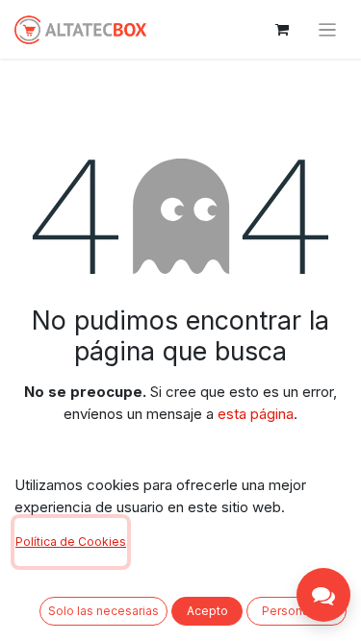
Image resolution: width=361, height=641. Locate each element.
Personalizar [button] (297, 611)
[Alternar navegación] (328, 29)
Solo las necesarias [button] (103, 611)
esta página (256, 414)
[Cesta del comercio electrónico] (282, 30)
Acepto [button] (207, 611)
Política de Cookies (70, 541)
